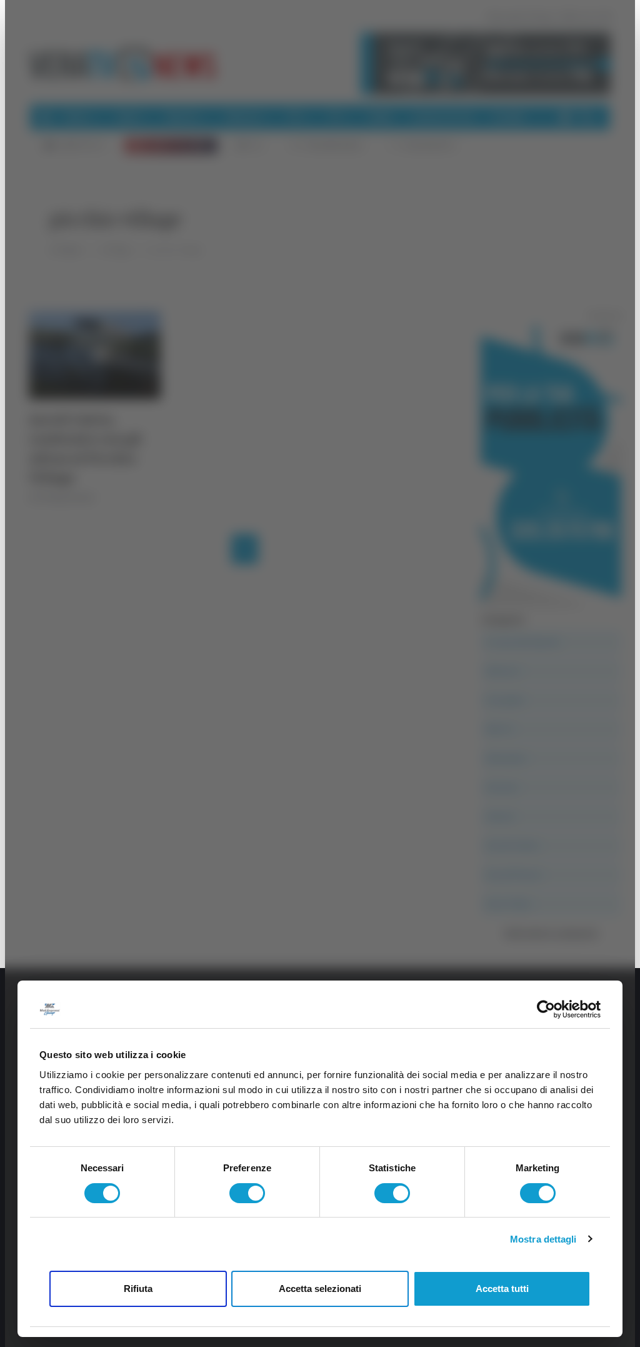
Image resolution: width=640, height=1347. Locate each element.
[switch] (247, 1193)
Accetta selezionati (320, 1288)
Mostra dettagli (543, 1239)
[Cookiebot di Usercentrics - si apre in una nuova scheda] (546, 1009)
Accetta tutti (502, 1288)
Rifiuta (138, 1288)
